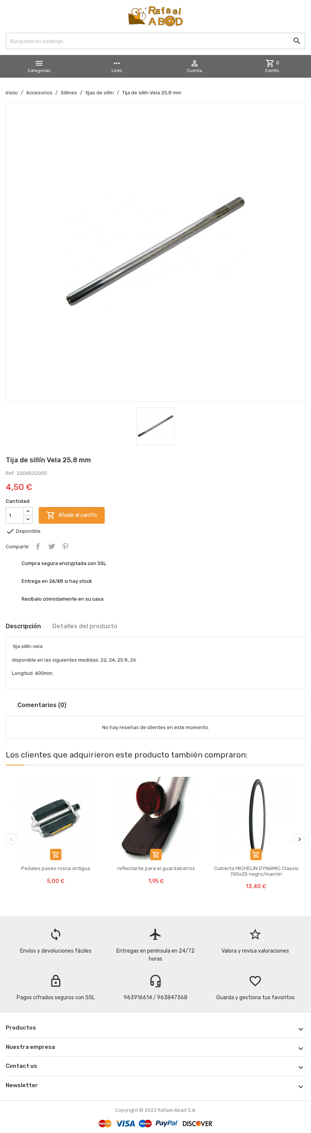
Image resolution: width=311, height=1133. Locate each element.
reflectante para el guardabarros (156, 868)
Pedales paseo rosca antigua (55, 868)
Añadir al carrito (71, 515)
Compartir (37, 546)
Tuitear (51, 546)
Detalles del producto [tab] (85, 626)
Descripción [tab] (23, 626)
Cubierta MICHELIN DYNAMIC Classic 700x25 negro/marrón (256, 870)
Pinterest (65, 546)
